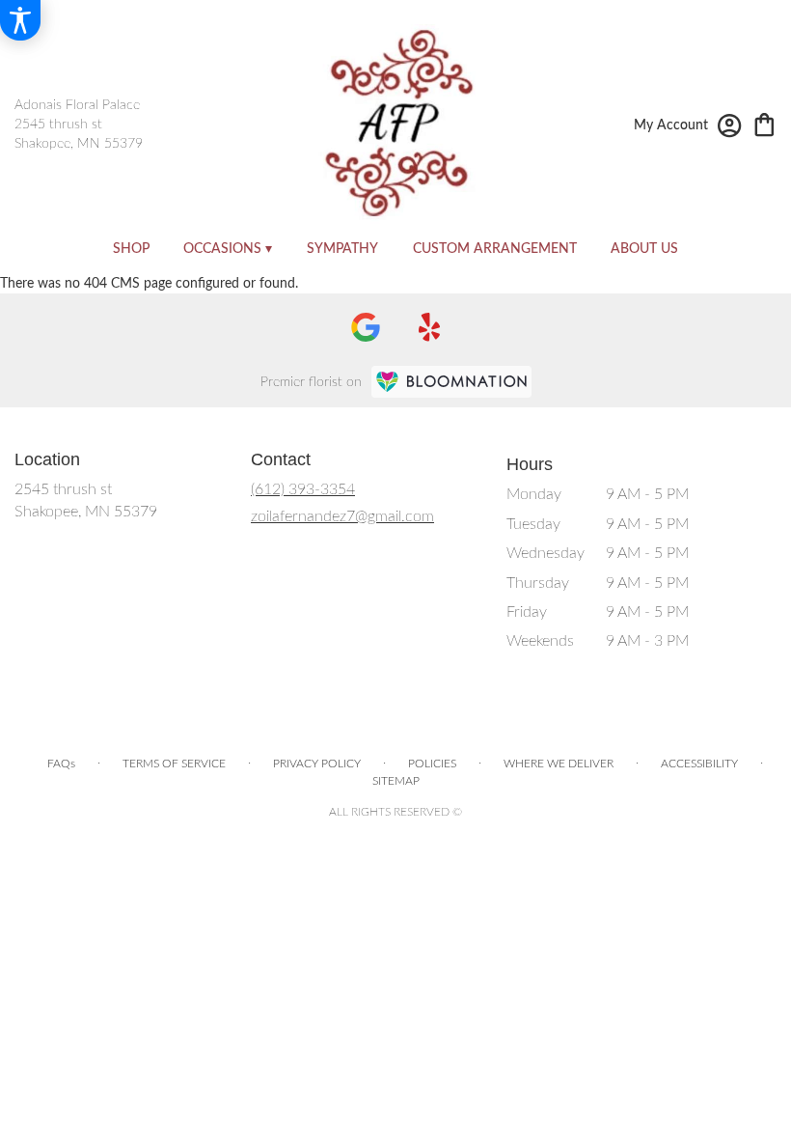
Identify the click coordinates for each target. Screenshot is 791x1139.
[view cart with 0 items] (764, 123)
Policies (432, 763)
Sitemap (396, 781)
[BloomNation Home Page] (451, 382)
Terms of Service (174, 763)
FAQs (61, 763)
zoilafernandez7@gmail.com (342, 516)
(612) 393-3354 (303, 489)
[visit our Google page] (365, 327)
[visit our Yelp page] (429, 327)
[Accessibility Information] (20, 20)
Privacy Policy (317, 763)
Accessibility (699, 763)
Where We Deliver (559, 763)
